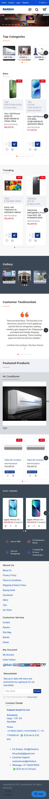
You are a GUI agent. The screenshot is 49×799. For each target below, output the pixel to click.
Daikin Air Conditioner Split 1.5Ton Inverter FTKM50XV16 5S (14, 460)
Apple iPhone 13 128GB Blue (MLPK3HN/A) (36, 520)
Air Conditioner (9, 57)
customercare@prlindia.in (24, 761)
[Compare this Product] (12, 149)
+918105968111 (32, 731)
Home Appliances (24, 57)
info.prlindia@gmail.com (23, 753)
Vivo (6, 102)
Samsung (32, 198)
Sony (7, 198)
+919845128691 (15, 731)
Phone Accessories (40, 57)
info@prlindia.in (31, 749)
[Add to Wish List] (7, 149)
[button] (3, 52)
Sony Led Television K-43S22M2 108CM (12, 209)
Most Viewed (10, 491)
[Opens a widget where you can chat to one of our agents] (38, 794)
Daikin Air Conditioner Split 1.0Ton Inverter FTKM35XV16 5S (36, 460)
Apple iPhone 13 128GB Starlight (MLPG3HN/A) (13, 520)
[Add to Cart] (5, 526)
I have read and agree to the (21, 697)
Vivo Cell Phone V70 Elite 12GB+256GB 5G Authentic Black (35, 120)
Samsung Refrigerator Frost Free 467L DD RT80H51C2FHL (36, 214)
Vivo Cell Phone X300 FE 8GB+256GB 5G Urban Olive (12, 117)
